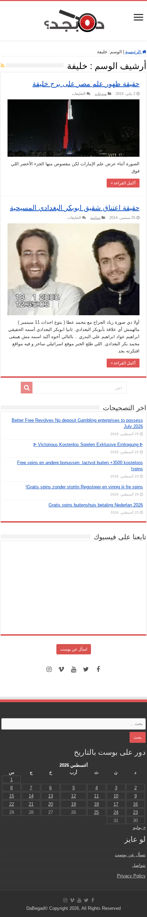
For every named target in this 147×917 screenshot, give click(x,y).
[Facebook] (98, 669)
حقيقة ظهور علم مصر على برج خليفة (85, 83)
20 (50, 804)
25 (96, 812)
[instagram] (48, 669)
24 (115, 812)
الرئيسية (133, 51)
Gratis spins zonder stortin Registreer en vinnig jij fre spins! (84, 486)
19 (73, 804)
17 (115, 804)
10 (115, 795)
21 (31, 804)
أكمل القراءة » (123, 183)
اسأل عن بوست (73, 649)
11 (96, 795)
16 (135, 804)
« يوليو (139, 827)
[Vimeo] (61, 669)
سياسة (95, 218)
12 (73, 795)
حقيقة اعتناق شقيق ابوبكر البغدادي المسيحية (74, 207)
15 (11, 795)
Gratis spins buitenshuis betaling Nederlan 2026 (96, 505)
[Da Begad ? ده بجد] (73, 19)
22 (11, 804)
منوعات (101, 94)
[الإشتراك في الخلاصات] (2, 65)
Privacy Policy (131, 875)
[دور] (26, 387)
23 (135, 812)
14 (31, 795)
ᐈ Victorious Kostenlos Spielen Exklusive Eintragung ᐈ (88, 444)
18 (96, 804)
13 (50, 795)
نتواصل (139, 865)
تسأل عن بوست (130, 854)
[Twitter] (85, 669)
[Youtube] (73, 669)
